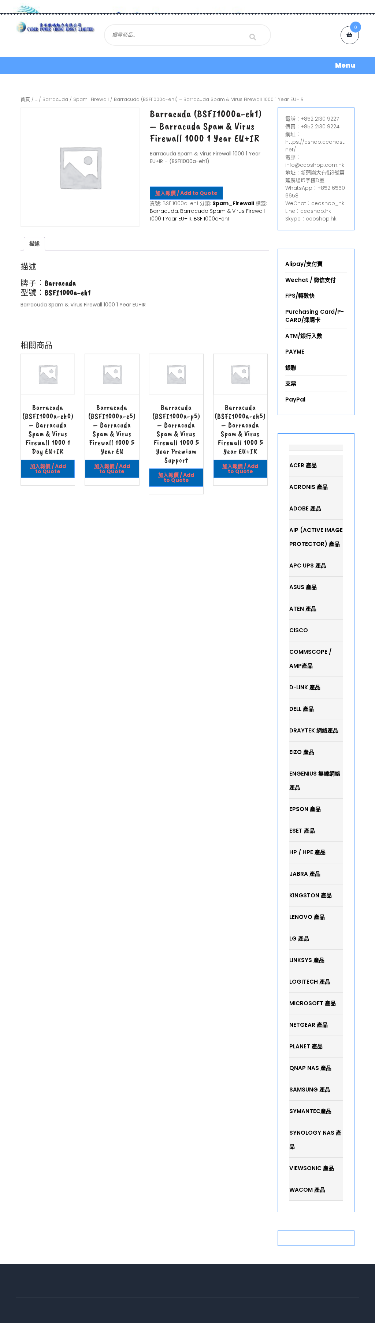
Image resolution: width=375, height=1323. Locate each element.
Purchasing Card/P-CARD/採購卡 (314, 316)
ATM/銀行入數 (303, 336)
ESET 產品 (302, 830)
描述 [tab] (34, 243)
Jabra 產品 (304, 874)
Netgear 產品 (308, 1025)
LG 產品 (299, 938)
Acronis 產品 (308, 487)
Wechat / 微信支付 (310, 280)
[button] (187, 65)
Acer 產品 (303, 465)
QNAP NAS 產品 (310, 1068)
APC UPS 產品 (307, 565)
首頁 (25, 99)
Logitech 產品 (309, 981)
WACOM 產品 (307, 1190)
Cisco (298, 630)
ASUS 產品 (303, 587)
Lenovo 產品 (307, 917)
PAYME (294, 351)
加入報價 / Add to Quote (186, 193)
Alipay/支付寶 (304, 264)
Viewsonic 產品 (311, 1168)
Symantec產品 (310, 1111)
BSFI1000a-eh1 (211, 218)
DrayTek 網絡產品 (313, 730)
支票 (290, 383)
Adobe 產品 (305, 508)
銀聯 (290, 368)
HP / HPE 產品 (307, 852)
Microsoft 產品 (312, 1003)
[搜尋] (252, 37)
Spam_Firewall (91, 99)
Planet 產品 (306, 1046)
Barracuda (55, 99)
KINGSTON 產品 (310, 895)
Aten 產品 (302, 608)
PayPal (295, 399)
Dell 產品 (301, 709)
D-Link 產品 (304, 687)
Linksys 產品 (306, 960)
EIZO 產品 (301, 752)
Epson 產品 (305, 809)
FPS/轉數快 (300, 295)
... (36, 99)
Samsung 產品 (309, 1089)
